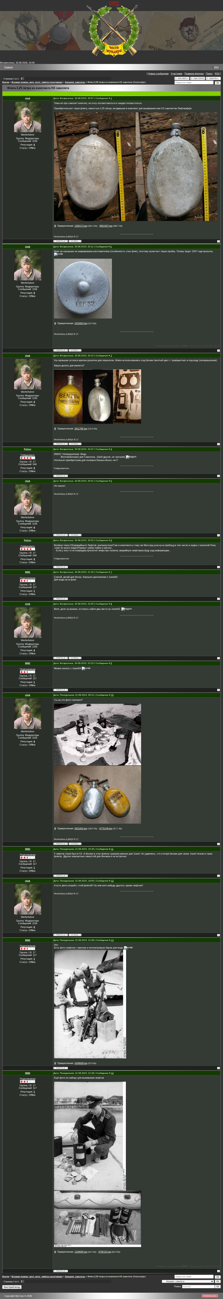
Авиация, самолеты (75, 82)
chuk (27, 98)
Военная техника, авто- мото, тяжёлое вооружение (37, 82)
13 (112, 940)
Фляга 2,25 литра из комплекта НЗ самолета (110, 82)
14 (112, 1073)
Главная (8, 67)
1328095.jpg (80, 1251)
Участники (176, 73)
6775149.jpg (105, 828)
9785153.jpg (104, 1251)
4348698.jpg (80, 1063)
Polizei (27, 449)
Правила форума (194, 73)
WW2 (27, 572)
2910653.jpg (80, 323)
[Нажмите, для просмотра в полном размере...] (95, 220)
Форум (5, 82)
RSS (216, 67)
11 (112, 849)
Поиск (209, 73)
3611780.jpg (80, 428)
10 (112, 695)
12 (112, 881)
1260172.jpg (80, 226)
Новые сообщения (158, 73)
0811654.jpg (80, 828)
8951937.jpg (106, 226)
